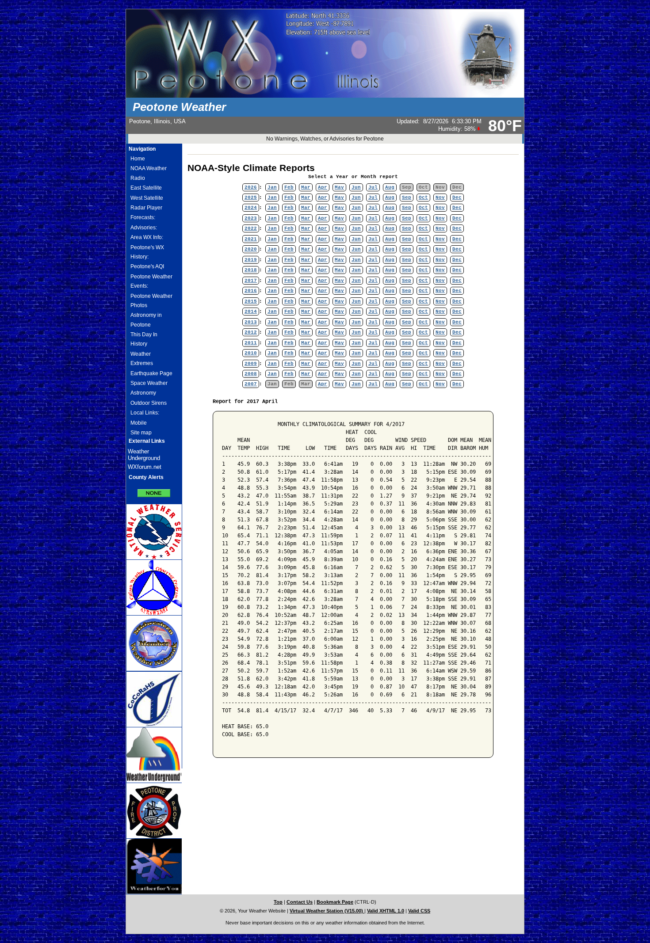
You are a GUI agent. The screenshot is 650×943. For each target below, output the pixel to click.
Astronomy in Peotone (146, 319)
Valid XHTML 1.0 (385, 910)
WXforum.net (144, 467)
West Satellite (146, 198)
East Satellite (146, 188)
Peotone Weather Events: (151, 281)
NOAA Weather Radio (148, 173)
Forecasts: (142, 217)
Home (137, 159)
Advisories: (143, 227)
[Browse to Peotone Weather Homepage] (325, 96)
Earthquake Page (151, 373)
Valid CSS (419, 910)
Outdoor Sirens (148, 403)
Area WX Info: (146, 237)
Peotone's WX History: (147, 252)
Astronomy (143, 393)
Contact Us (300, 902)
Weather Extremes (141, 358)
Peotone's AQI (147, 266)
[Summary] (154, 490)
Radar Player (146, 208)
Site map (141, 433)
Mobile (138, 423)
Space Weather (149, 383)
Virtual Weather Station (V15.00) (327, 910)
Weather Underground (144, 454)
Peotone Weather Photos (151, 300)
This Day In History (143, 339)
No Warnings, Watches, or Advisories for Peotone (325, 139)
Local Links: (144, 413)
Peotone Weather (179, 107)
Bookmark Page (335, 902)
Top (278, 902)
